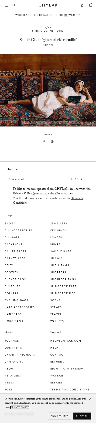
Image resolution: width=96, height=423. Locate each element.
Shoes (10, 223)
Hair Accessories (20, 307)
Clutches (13, 286)
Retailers (13, 375)
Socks (55, 300)
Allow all (82, 416)
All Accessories (19, 230)
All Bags (12, 237)
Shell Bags (59, 265)
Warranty (58, 375)
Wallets (57, 321)
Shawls (56, 258)
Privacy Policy (22, 194)
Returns (57, 361)
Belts (9, 265)
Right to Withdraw (67, 368)
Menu (7, 5)
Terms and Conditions (70, 389)
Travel (56, 314)
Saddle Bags (61, 251)
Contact (57, 354)
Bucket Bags (15, 279)
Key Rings (58, 230)
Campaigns (14, 361)
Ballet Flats (16, 251)
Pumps (55, 244)
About (10, 368)
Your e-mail (16, 179)
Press (9, 382)
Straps (56, 307)
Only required (60, 416)
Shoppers (58, 272)
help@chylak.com (65, 340)
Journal (12, 340)
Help (54, 347)
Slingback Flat (63, 286)
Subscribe (79, 179)
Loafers (57, 237)
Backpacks (14, 244)
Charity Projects (20, 354)
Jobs (9, 389)
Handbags (13, 314)
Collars (11, 293)
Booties (11, 272)
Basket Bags (15, 258)
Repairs (56, 382)
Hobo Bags (14, 321)
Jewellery (59, 223)
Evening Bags (16, 300)
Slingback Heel (63, 293)
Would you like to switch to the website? (48, 15)
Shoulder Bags (63, 279)
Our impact (14, 347)
